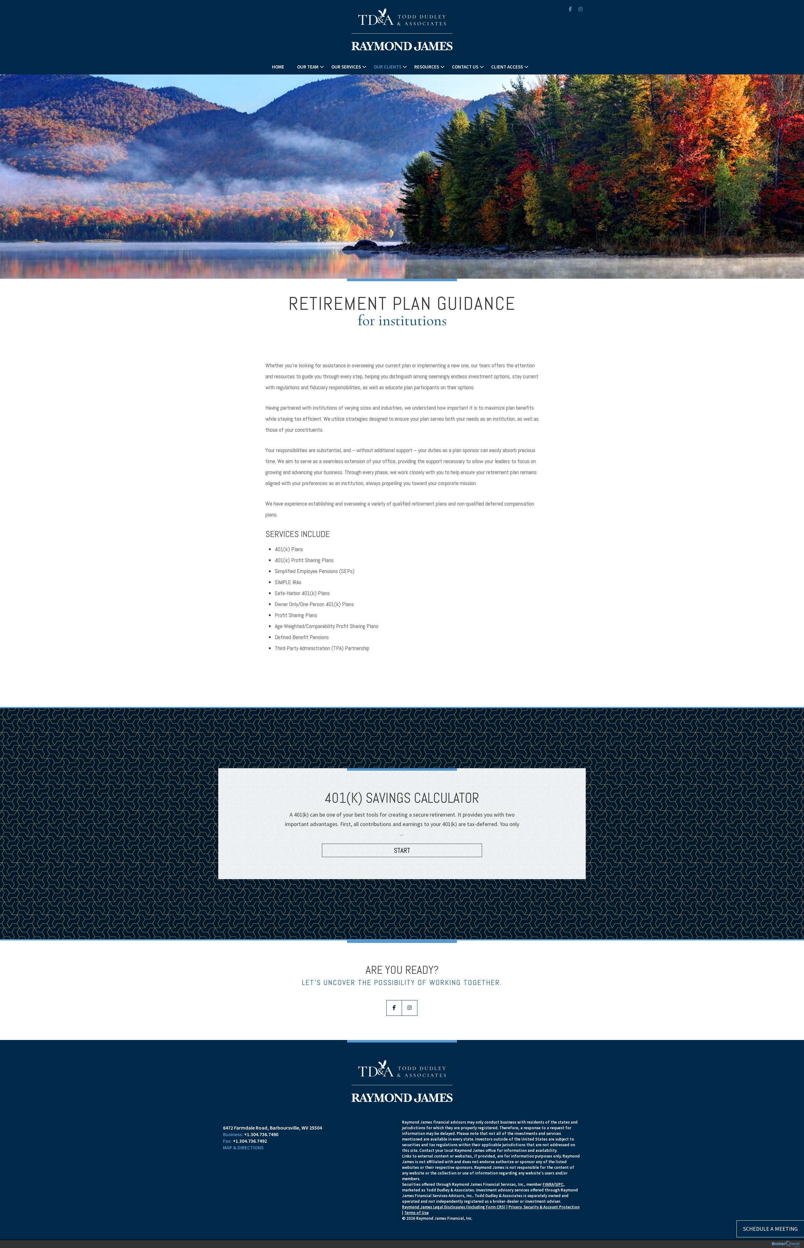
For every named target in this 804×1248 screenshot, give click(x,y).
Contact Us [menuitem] (465, 67)
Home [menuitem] (278, 67)
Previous (226, 830)
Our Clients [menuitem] (387, 67)
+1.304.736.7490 (261, 1134)
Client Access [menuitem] (507, 67)
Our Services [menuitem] (346, 67)
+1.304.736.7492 (250, 1141)
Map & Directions (243, 1147)
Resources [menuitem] (426, 67)
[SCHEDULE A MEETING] (312, 1122)
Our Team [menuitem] (307, 67)
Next (578, 830)
